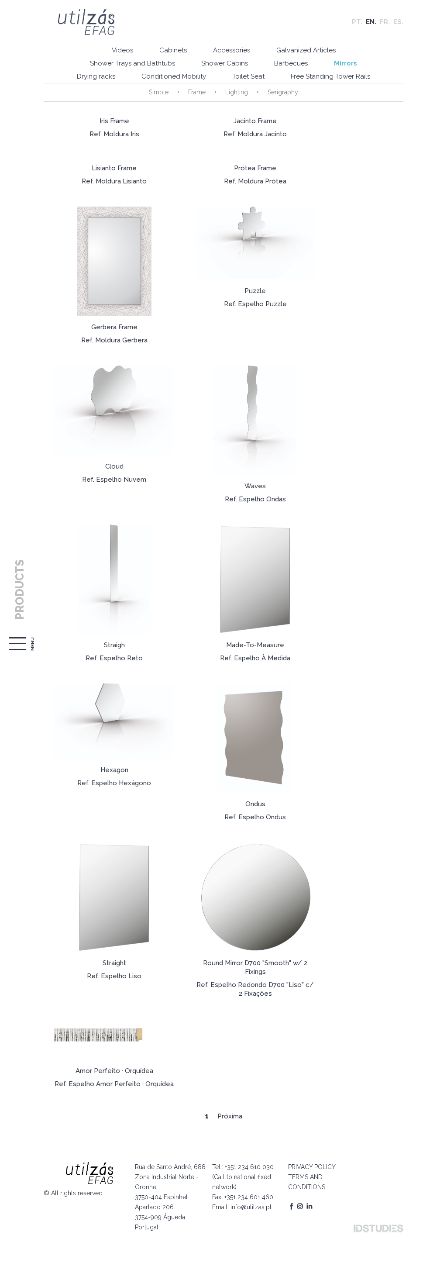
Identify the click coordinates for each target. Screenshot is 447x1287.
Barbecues (291, 63)
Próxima (229, 1116)
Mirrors (345, 63)
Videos (122, 50)
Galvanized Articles (306, 50)
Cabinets (173, 50)
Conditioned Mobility (173, 76)
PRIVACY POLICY (312, 1166)
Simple (158, 92)
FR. (385, 22)
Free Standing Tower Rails (330, 76)
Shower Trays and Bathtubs (132, 63)
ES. (398, 22)
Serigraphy (283, 92)
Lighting (236, 92)
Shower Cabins (224, 63)
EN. (371, 22)
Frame (197, 92)
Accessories (231, 50)
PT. (357, 22)
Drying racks (96, 76)
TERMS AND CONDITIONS (306, 1181)
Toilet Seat (248, 76)
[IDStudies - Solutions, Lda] (378, 1228)
